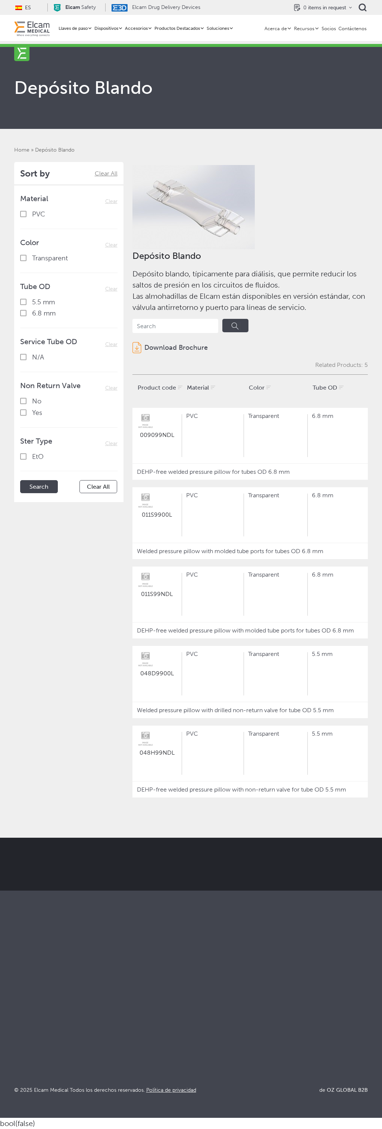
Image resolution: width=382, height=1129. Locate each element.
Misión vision (208, 1021)
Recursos (304, 28)
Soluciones (218, 28)
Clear (111, 201)
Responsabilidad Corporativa (229, 1031)
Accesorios (136, 28)
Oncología (117, 1048)
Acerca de (275, 28)
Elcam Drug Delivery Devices (165, 7)
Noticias (290, 1051)
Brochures (293, 1011)
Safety (80, 7)
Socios (329, 28)
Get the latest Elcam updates (201, 891)
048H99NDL (157, 752)
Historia (201, 1071)
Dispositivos (106, 28)
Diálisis (112, 1021)
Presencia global (213, 1041)
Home (21, 150)
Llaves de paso (73, 28)
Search (38, 486)
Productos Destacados (177, 28)
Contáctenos (352, 28)
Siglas (287, 1041)
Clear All (106, 173)
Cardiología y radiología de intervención (139, 1035)
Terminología (297, 1031)
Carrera (201, 1061)
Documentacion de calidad (315, 1021)
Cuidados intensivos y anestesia (145, 1011)
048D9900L (157, 673)
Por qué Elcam (211, 1011)
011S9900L (157, 514)
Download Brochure (176, 347)
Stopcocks (28, 1011)
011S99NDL (157, 593)
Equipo (200, 1051)
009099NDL (157, 434)
